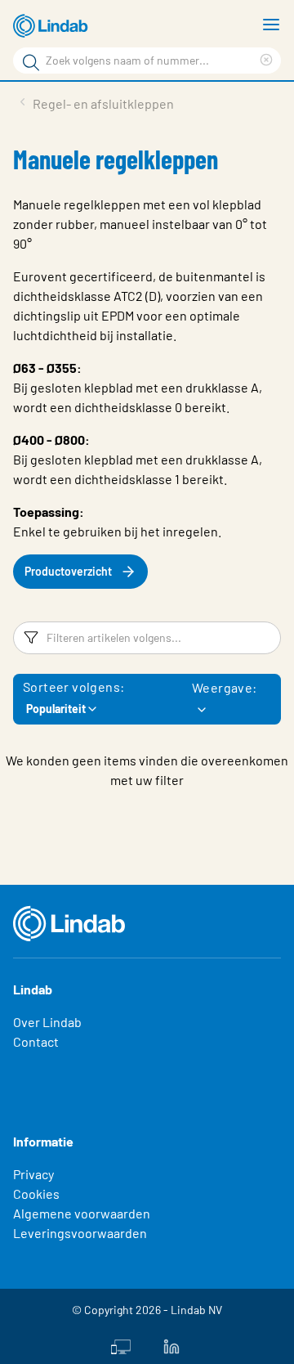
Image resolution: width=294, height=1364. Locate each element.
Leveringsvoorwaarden (80, 1233)
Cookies (36, 1193)
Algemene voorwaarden (81, 1213)
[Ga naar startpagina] (53, 26)
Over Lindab (47, 1022)
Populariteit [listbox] (56, 709)
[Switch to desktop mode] (121, 1345)
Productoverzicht (68, 571)
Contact (36, 1041)
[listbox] (201, 709)
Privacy (33, 1174)
